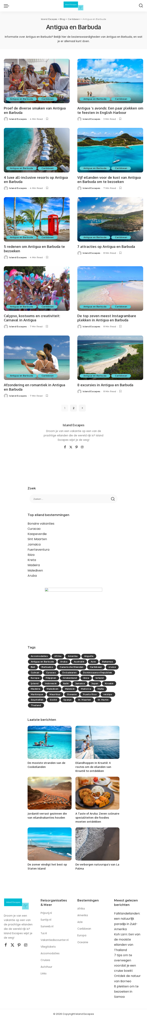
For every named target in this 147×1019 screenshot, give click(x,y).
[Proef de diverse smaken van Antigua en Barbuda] (37, 81)
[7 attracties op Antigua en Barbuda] (110, 219)
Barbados (47, 667)
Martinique (37, 694)
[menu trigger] (7, 5)
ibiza (86, 678)
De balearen (69, 672)
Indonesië (50, 683)
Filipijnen (51, 678)
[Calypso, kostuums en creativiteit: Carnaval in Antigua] (37, 288)
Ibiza (31, 555)
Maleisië (70, 688)
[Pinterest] (76, 447)
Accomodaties (39, 656)
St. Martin (103, 699)
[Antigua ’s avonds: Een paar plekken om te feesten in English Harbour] (110, 81)
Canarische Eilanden (71, 667)
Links (44, 973)
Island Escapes (18, 119)
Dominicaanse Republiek (97, 672)
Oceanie (72, 694)
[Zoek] (141, 5)
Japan (94, 683)
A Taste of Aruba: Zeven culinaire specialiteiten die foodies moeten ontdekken (97, 817)
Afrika (57, 656)
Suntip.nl (46, 920)
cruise (112, 667)
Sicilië (53, 699)
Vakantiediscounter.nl (55, 940)
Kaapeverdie (37, 534)
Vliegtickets (48, 947)
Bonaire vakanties (41, 523)
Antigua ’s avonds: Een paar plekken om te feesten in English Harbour (110, 110)
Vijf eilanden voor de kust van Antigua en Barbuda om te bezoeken (109, 179)
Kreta (32, 560)
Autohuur (46, 967)
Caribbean (48, 99)
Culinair (35, 672)
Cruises (45, 960)
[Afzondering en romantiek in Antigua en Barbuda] (37, 358)
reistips (107, 694)
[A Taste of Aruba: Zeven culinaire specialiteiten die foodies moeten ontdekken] (97, 793)
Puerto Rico (90, 694)
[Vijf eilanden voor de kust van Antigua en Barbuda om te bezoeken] (110, 150)
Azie (93, 661)
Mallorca (86, 688)
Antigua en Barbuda (21, 99)
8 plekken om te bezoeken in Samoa (126, 991)
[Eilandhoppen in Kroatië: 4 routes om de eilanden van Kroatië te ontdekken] (97, 742)
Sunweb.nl (47, 926)
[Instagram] (82, 447)
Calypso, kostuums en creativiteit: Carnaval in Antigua (32, 318)
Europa (35, 678)
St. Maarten (84, 699)
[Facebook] (65, 447)
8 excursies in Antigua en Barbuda (105, 385)
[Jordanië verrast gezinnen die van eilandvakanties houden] (50, 793)
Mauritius (55, 694)
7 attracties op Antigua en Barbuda (106, 246)
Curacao (34, 529)
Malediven (35, 570)
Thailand (36, 705)
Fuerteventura (38, 549)
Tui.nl (44, 933)
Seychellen (37, 699)
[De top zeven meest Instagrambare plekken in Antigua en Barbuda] (110, 288)
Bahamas (107, 661)
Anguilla (89, 656)
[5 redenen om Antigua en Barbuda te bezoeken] (37, 219)
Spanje (67, 699)
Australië (79, 661)
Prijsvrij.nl (46, 913)
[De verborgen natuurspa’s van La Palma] (97, 844)
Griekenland (70, 678)
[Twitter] (71, 447)
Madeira (34, 565)
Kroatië (109, 683)
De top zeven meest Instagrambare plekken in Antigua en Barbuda (106, 318)
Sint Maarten (37, 539)
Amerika (73, 656)
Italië (66, 683)
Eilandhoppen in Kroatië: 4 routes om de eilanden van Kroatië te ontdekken (93, 766)
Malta (101, 688)
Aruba (32, 575)
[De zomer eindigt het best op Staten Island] (50, 844)
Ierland (100, 678)
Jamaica (34, 544)
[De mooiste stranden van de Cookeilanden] (50, 742)
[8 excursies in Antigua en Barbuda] (110, 358)
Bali (33, 667)
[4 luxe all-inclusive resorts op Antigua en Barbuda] (37, 150)
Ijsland (34, 683)
